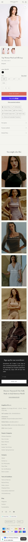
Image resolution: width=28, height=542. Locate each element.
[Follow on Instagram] (6, 512)
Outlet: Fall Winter (6, 447)
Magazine (4, 501)
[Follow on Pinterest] (10, 512)
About (3, 458)
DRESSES (14, 270)
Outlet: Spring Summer (7, 450)
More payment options (14, 102)
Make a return (5, 485)
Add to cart (14, 94)
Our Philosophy (5, 463)
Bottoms (14, 337)
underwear (14, 204)
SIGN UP (14, 381)
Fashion (3, 504)
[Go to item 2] (8, 51)
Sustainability (5, 507)
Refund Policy (5, 482)
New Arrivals (5, 439)
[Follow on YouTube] (14, 512)
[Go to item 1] (3, 51)
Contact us (4, 461)
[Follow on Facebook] (2, 512)
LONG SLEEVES (14, 237)
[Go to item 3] (13, 51)
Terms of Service (6, 480)
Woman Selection (6, 436)
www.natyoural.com (14, 397)
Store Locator (5, 472)
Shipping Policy (5, 488)
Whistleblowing (5, 493)
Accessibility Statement (7, 491)
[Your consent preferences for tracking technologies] (2, 539)
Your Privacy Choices (12, 537)
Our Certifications (6, 469)
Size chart (24, 76)
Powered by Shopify (17, 525)
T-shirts (14, 171)
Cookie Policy (13, 516)
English (19, 521)
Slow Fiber (4, 466)
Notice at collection (7, 540)
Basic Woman (5, 442)
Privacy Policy (6, 516)
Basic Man (4, 444)
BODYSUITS (14, 304)
